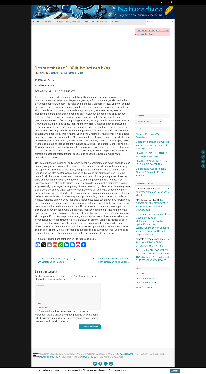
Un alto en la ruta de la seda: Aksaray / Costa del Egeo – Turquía (151, 172)
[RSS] (168, 2)
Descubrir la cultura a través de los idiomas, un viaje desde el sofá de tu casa (152, 145)
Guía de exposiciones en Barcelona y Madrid (153, 192)
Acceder (140, 273)
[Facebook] (165, 2)
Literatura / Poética (58, 73)
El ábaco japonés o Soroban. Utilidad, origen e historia (152, 231)
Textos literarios (75, 73)
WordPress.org (144, 287)
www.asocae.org (125, 354)
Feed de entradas (145, 278)
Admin (42, 73)
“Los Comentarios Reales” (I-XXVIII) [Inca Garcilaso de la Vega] (110, 260)
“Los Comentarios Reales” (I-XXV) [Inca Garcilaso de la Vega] (55, 260)
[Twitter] (161, 2)
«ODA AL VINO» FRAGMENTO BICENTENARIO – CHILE (153, 242)
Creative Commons (88, 357)
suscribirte (49, 321)
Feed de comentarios (147, 282)
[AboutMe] (171, 2)
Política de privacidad (49, 357)
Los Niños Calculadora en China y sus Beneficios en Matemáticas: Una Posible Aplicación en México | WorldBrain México (153, 221)
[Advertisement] (82, 44)
